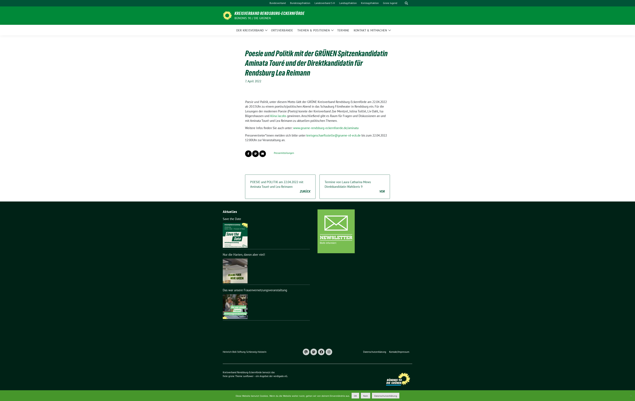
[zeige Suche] (406, 3)
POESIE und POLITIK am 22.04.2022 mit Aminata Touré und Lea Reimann (280, 186)
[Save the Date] (235, 235)
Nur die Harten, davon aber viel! (244, 255)
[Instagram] (329, 352)
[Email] (306, 352)
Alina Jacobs (278, 116)
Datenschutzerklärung (385, 396)
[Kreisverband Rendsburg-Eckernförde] (227, 15)
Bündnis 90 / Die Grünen (252, 18)
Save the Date (232, 219)
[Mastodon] (313, 352)
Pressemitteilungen (284, 153)
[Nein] (631, 395)
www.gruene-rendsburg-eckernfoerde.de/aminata (326, 128)
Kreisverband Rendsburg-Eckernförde (269, 13)
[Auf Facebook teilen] (248, 153)
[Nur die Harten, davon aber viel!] (235, 271)
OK (355, 396)
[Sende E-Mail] (262, 153)
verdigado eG (280, 376)
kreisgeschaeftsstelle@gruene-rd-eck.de (333, 135)
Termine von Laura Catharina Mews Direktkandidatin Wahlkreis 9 (355, 186)
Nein (365, 396)
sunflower (248, 376)
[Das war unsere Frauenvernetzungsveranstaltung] (235, 306)
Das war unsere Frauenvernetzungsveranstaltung (255, 290)
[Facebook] (321, 352)
